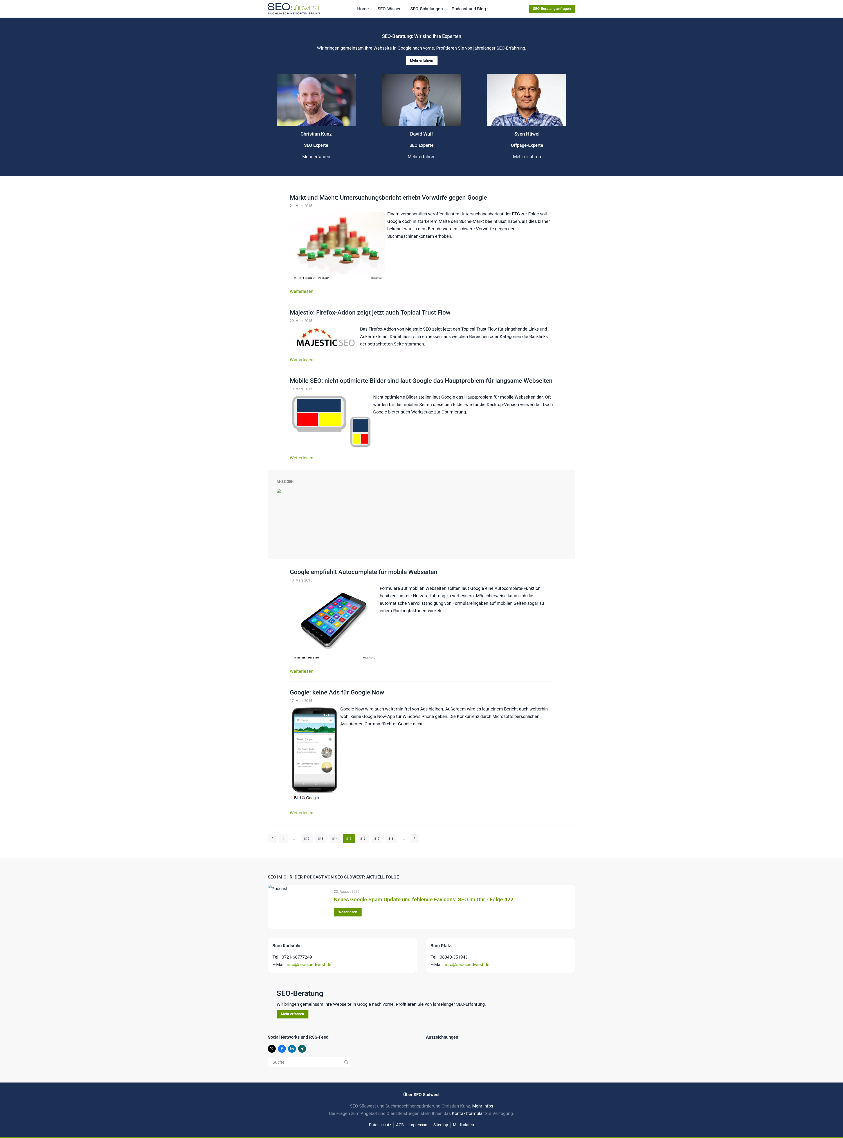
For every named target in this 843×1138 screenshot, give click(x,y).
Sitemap (440, 1124)
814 (334, 838)
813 (320, 838)
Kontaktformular (468, 1113)
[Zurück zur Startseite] (294, 9)
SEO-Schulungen (426, 8)
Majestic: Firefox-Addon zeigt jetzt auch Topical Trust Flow (370, 312)
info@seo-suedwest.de (309, 964)
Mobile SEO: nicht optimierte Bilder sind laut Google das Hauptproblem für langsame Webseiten (421, 380)
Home (363, 8)
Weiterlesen (301, 291)
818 (391, 838)
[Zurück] (272, 838)
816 (363, 838)
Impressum (419, 1124)
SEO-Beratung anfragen (552, 9)
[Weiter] (414, 838)
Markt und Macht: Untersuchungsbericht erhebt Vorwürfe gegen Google (388, 197)
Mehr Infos (482, 1106)
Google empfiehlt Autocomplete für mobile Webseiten (363, 572)
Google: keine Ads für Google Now (337, 692)
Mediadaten (463, 1124)
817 (377, 838)
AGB (400, 1124)
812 (306, 838)
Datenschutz (380, 1124)
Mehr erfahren (421, 60)
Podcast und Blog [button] (469, 8)
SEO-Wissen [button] (390, 8)
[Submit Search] (346, 1062)
